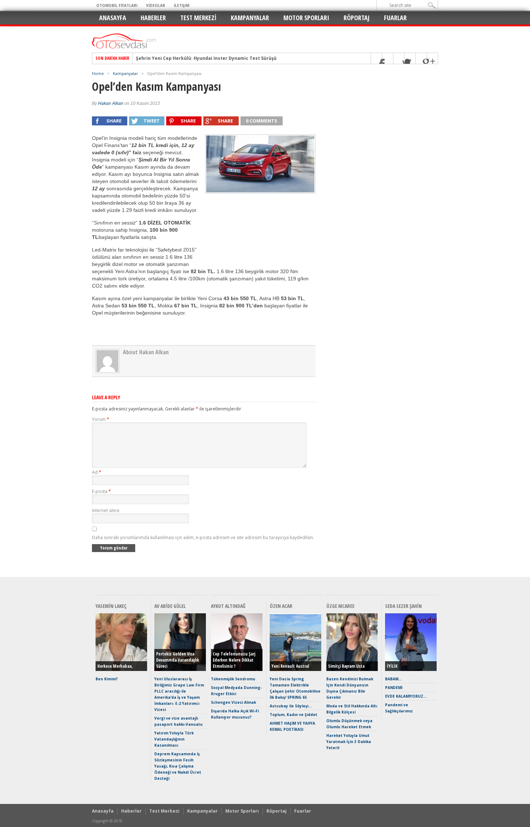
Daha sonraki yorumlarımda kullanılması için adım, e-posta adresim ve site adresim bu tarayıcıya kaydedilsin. (203, 537)
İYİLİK (392, 666)
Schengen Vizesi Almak (233, 702)
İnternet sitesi (105, 510)
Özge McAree (340, 606)
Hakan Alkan (110, 103)
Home (98, 73)
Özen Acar (281, 606)
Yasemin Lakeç (111, 606)
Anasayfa (112, 17)
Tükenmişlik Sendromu (233, 678)
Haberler (153, 17)
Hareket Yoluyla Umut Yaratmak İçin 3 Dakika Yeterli (348, 741)
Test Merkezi (198, 17)
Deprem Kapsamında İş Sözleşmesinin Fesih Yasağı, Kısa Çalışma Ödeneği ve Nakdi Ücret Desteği (177, 766)
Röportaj (357, 17)
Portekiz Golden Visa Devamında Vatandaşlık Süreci (177, 660)
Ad (96, 472)
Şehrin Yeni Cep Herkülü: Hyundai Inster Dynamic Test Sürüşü (206, 58)
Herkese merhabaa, (115, 666)
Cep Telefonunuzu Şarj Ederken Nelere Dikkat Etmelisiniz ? (234, 660)
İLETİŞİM (181, 5)
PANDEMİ (393, 687)
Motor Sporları (306, 17)
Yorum (100, 419)
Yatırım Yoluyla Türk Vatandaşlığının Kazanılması (174, 739)
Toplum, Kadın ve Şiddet (293, 714)
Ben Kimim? (107, 678)
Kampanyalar (250, 17)
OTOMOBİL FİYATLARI (116, 5)
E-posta (101, 491)
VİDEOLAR (155, 5)
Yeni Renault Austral (290, 666)
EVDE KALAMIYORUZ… (406, 696)
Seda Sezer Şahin (403, 606)
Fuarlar (395, 17)
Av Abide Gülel (170, 606)
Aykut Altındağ (228, 606)
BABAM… (393, 678)
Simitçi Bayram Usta (346, 666)
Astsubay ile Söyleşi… (291, 705)
